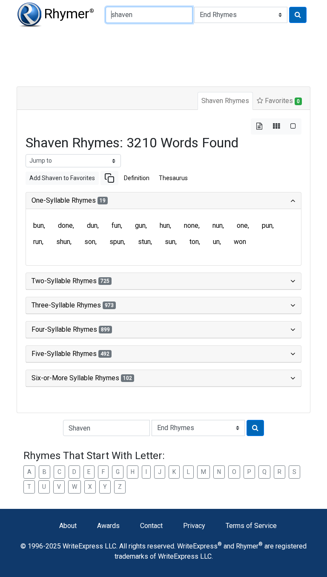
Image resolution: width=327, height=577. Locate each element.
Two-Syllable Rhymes (70, 281)
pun (267, 225)
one (242, 225)
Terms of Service (251, 526)
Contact (151, 526)
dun (92, 225)
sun (170, 242)
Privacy (194, 526)
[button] (109, 178)
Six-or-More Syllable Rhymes (82, 378)
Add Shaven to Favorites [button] (62, 178)
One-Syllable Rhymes (69, 200)
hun (165, 225)
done (65, 225)
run (37, 242)
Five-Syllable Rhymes (70, 354)
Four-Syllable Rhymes (71, 329)
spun (116, 242)
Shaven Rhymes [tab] (225, 101)
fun (116, 225)
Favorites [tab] (281, 101)
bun (38, 225)
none (191, 225)
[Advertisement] (163, 55)
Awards (108, 526)
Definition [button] (136, 178)
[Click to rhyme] (298, 15)
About (68, 526)
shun (63, 242)
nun (217, 225)
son (89, 242)
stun (144, 242)
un (216, 242)
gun (140, 225)
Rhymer (69, 14)
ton (194, 242)
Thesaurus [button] (173, 178)
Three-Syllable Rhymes (73, 305)
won (240, 242)
